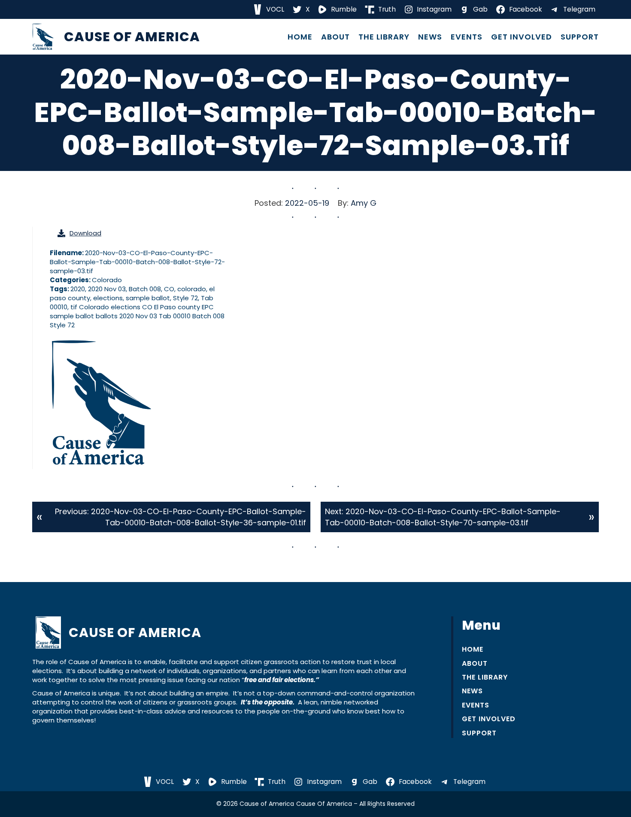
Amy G (363, 203)
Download (85, 233)
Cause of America (132, 36)
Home (300, 37)
